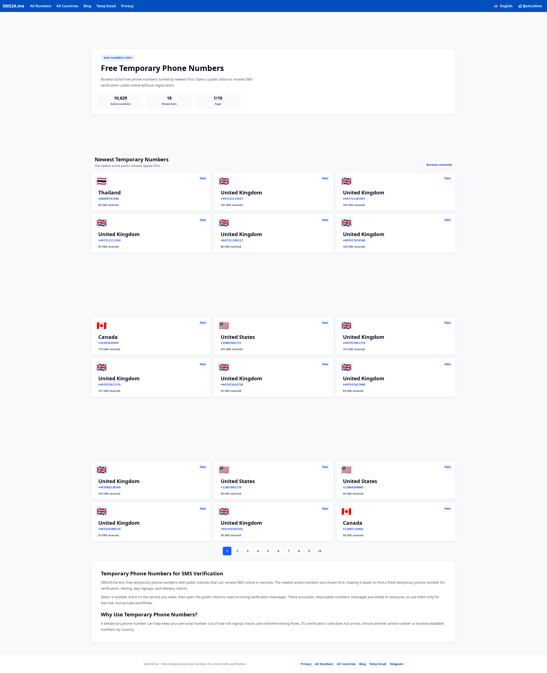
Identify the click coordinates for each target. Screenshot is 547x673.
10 (319, 551)
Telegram (396, 664)
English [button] (503, 6)
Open (485, 664)
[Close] (539, 650)
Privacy (127, 6)
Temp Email (106, 6)
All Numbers (40, 6)
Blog (87, 6)
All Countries (67, 6)
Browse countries (439, 165)
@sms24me (532, 6)
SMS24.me (13, 6)
